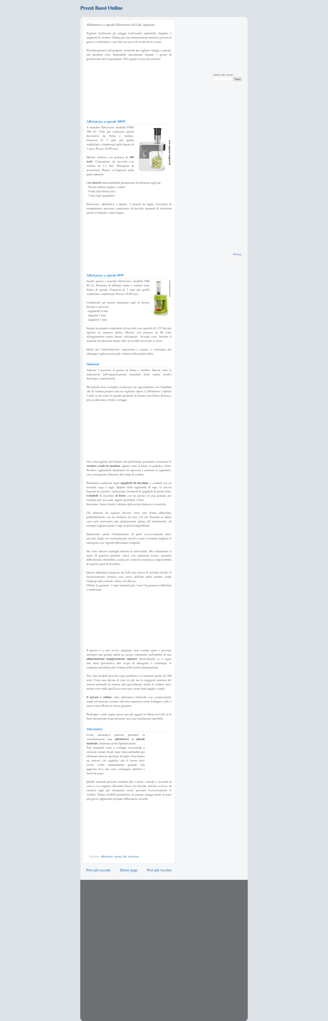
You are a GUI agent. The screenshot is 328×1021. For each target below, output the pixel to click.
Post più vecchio (159, 869)
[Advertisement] (129, 89)
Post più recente (98, 869)
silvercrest (133, 856)
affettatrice (107, 856)
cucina (117, 856)
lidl (125, 856)
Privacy (237, 254)
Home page (129, 869)
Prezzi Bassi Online (101, 7)
